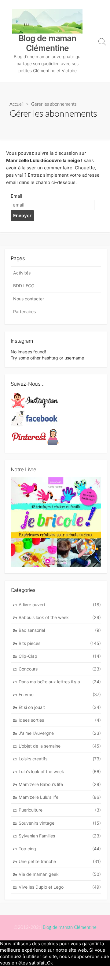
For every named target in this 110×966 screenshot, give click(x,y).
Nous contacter (28, 298)
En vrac (60, 694)
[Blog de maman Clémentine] (47, 21)
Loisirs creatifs (60, 758)
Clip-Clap (60, 656)
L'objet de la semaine (60, 745)
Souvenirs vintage (60, 823)
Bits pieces (60, 643)
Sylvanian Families (60, 835)
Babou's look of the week (60, 617)
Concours (60, 668)
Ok (50, 963)
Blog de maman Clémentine (70, 927)
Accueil (16, 104)
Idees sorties (60, 720)
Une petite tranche (60, 861)
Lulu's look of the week (60, 771)
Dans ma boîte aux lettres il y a (60, 681)
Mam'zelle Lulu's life (60, 797)
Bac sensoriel (60, 630)
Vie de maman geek (60, 874)
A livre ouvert (60, 604)
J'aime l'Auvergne (60, 733)
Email (16, 196)
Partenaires (24, 311)
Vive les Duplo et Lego (60, 887)
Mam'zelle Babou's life (60, 784)
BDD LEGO (24, 285)
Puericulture (60, 809)
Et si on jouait (60, 707)
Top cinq (60, 848)
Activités (22, 272)
